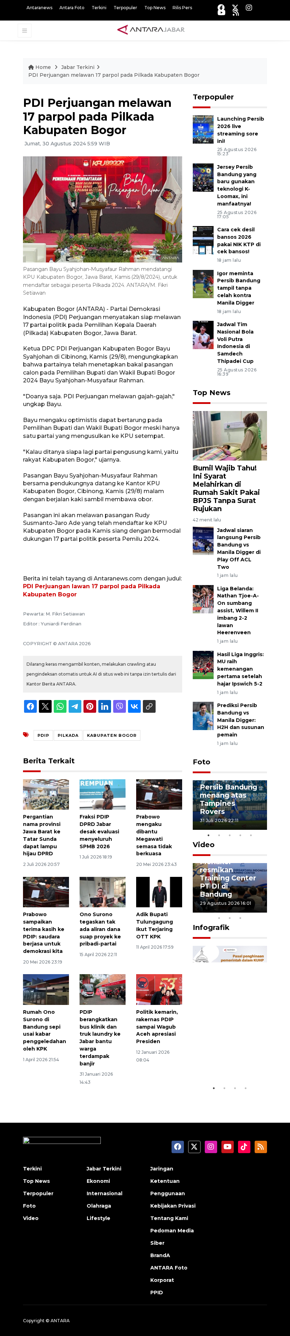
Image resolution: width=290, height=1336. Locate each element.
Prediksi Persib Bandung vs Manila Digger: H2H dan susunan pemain (240, 720)
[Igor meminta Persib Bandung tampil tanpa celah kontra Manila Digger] (203, 283)
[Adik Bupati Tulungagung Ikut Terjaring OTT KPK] (159, 891)
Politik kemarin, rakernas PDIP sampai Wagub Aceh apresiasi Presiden (157, 1027)
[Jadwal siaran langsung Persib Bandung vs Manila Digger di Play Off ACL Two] (203, 540)
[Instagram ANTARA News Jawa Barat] (249, 7)
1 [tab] (208, 835)
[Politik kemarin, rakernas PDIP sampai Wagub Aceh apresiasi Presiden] (159, 989)
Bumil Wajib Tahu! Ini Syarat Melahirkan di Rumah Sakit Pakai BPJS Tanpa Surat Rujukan (226, 488)
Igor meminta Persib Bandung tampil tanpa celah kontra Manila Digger (238, 288)
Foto (201, 762)
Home (43, 67)
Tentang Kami (169, 1218)
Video (204, 844)
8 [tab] (219, 917)
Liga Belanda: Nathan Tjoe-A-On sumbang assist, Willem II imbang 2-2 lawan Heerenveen (238, 610)
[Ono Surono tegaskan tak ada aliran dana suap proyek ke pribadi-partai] (103, 891)
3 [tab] (229, 835)
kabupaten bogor (112, 735)
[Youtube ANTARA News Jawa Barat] (222, 12)
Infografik (211, 927)
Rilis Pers (182, 7)
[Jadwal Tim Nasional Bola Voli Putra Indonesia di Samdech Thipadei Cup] (203, 334)
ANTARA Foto (168, 1268)
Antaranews (39, 7)
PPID (156, 1292)
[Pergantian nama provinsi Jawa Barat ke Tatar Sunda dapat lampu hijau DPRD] (46, 794)
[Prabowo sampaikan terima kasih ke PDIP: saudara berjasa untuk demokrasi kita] (46, 891)
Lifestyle (98, 1218)
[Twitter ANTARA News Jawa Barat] (235, 7)
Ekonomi (98, 1181)
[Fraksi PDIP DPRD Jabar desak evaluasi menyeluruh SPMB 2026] (103, 794)
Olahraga (99, 1206)
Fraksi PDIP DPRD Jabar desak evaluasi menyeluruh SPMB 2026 (99, 831)
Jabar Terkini (77, 67)
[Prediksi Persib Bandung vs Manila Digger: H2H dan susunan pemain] (203, 715)
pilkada (68, 735)
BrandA (160, 1255)
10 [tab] (240, 917)
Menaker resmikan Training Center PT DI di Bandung (228, 877)
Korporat (162, 1280)
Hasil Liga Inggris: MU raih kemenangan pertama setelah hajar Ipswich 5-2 (240, 669)
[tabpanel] (230, 805)
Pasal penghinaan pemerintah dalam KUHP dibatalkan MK (225, 1047)
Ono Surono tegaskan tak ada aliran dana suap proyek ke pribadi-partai (100, 929)
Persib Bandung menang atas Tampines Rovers (228, 799)
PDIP (43, 735)
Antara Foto (72, 7)
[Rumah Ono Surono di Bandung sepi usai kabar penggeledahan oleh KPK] (46, 989)
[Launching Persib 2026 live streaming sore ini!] (203, 129)
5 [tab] (251, 835)
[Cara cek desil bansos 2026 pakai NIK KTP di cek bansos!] (203, 239)
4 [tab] (240, 835)
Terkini (99, 7)
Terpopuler (125, 7)
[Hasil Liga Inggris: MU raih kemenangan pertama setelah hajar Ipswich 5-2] (203, 664)
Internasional (104, 1193)
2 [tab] (219, 835)
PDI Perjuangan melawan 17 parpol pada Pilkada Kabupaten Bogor (113, 75)
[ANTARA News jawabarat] (151, 30)
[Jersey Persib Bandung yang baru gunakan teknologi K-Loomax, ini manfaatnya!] (203, 177)
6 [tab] (251, 908)
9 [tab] (229, 917)
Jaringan (161, 1169)
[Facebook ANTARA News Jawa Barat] (221, 7)
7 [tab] (261, 908)
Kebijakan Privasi (173, 1206)
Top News (155, 7)
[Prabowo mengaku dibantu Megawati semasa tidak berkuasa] (159, 794)
